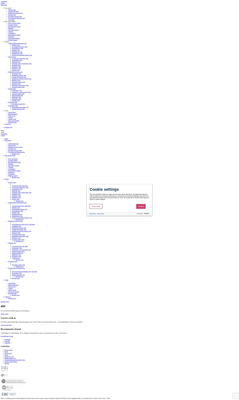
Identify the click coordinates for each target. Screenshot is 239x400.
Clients (3, 3)
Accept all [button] (141, 206)
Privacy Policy (100, 213)
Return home (4, 314)
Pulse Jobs (4, 5)
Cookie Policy (92, 213)
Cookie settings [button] (96, 206)
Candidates (4, 1)
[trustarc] (146, 214)
